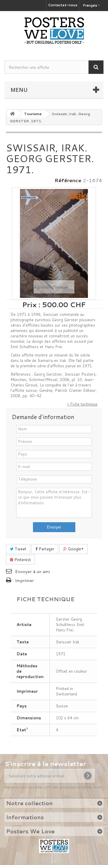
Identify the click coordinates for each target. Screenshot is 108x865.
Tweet (20, 549)
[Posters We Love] (54, 30)
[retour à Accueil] (12, 113)
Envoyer (54, 527)
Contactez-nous (62, 5)
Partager (46, 549)
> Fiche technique (82, 404)
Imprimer (24, 580)
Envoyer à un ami (32, 571)
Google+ (75, 549)
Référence (68, 180)
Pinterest (22, 559)
